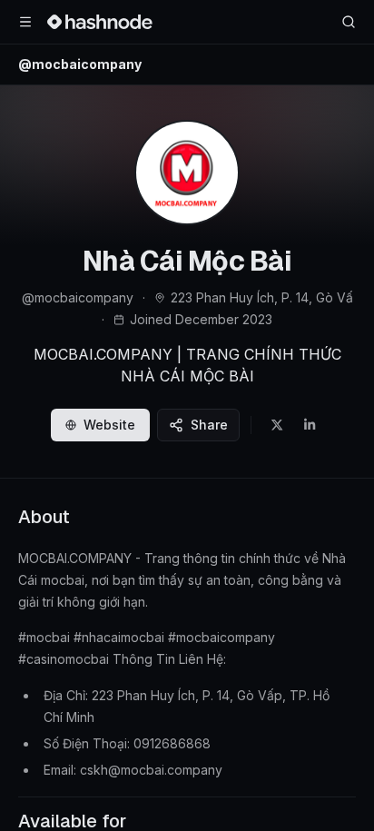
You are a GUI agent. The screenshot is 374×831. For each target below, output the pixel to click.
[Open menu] (25, 21)
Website (109, 424)
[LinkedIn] (309, 425)
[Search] (348, 21)
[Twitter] (276, 425)
